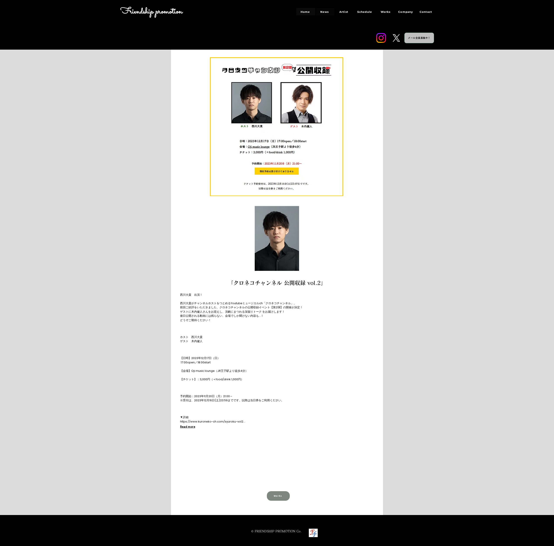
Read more (187, 426)
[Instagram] (381, 37)
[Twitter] (396, 37)
